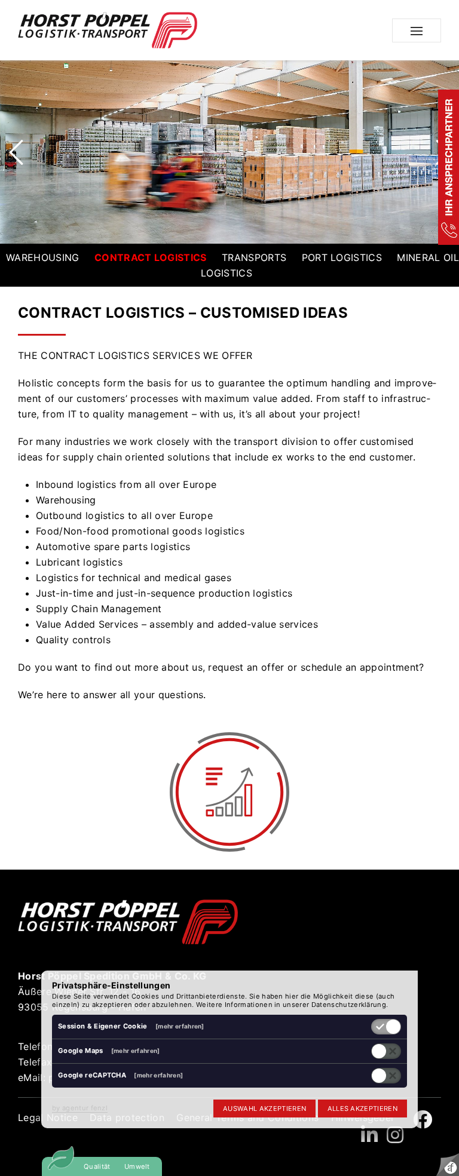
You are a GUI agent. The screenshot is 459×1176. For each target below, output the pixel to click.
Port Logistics (342, 257)
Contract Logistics (150, 257)
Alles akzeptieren (362, 1108)
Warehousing (42, 257)
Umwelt (137, 1166)
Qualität (97, 1166)
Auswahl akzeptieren (264, 1108)
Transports (254, 257)
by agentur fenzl (80, 1108)
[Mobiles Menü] (416, 30)
